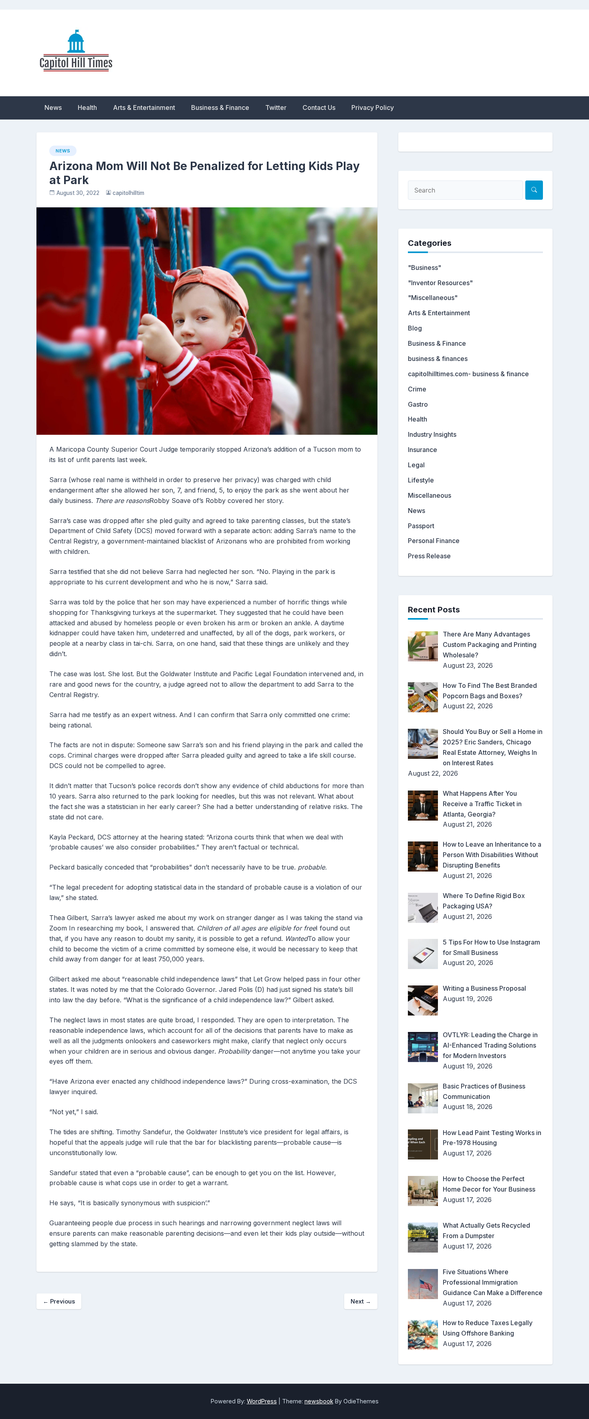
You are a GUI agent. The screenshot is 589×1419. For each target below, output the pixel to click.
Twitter (275, 107)
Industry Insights (432, 434)
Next (361, 1301)
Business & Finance (220, 107)
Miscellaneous (429, 495)
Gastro (418, 404)
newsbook (319, 1401)
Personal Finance (434, 541)
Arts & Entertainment (144, 107)
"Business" (424, 268)
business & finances (438, 359)
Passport (421, 526)
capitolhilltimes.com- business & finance (468, 374)
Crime (417, 389)
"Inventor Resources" (440, 283)
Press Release (429, 556)
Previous (59, 1301)
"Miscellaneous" (433, 298)
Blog (415, 328)
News (53, 107)
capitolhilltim (128, 193)
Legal (416, 465)
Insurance (422, 450)
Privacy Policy (372, 107)
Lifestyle (421, 480)
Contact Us (319, 107)
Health (87, 107)
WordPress (262, 1401)
